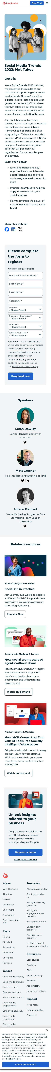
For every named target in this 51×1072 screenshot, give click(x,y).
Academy (31, 965)
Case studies (33, 960)
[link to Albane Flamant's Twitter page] (25, 526)
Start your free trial (25, 859)
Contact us (32, 1015)
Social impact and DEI (11, 921)
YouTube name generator (34, 936)
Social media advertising (9, 1025)
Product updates (35, 1010)
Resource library (34, 975)
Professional (9, 947)
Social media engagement (9, 1004)
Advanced (8, 952)
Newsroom (8, 915)
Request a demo (25, 852)
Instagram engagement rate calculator (35, 913)
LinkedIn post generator (33, 928)
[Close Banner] (47, 1030)
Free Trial (37, 3)
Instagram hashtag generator (36, 904)
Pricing (6, 937)
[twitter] (20, 230)
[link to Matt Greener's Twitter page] (22, 481)
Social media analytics (13, 982)
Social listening (10, 987)
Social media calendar (13, 997)
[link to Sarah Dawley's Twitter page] (25, 443)
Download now (20, 376)
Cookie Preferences (25, 1064)
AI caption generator (37, 889)
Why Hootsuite (10, 889)
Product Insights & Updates (19, 583)
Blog (29, 970)
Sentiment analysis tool (36, 895)
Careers (6, 899)
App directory (33, 986)
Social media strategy (13, 976)
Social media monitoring (9, 1017)
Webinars (31, 980)
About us (7, 894)
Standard (7, 942)
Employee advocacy (13, 1011)
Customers (8, 910)
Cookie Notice (13, 1059)
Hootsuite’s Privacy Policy (25, 366)
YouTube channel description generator (37, 944)
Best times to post (12, 992)
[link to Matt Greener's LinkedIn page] (27, 481)
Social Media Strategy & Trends (22, 654)
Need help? (32, 1005)
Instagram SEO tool (36, 921)
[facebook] (7, 230)
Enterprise (8, 957)
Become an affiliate (36, 991)
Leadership (8, 904)
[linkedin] (13, 230)
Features (7, 963)
